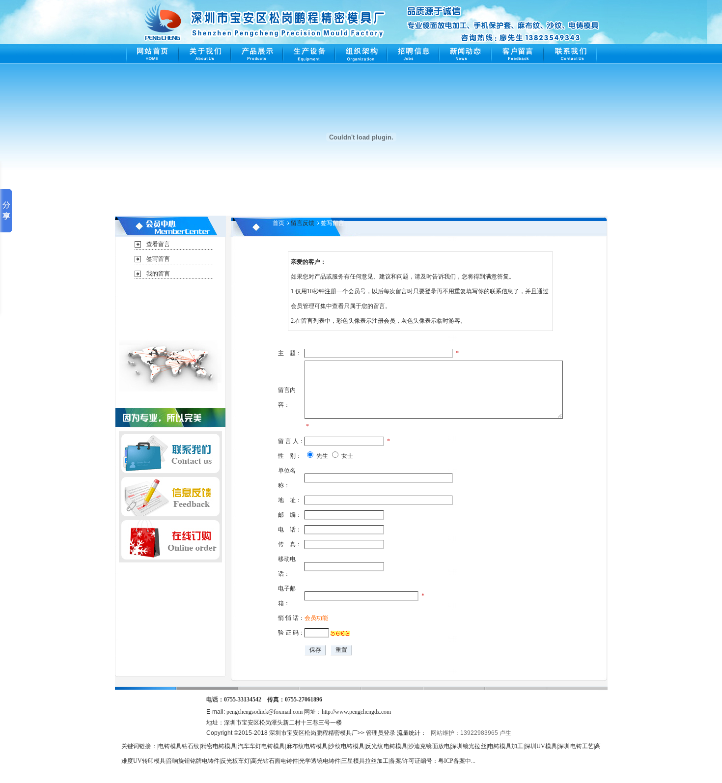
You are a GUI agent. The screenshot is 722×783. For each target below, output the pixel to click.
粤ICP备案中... (456, 760)
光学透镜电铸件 (319, 760)
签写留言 (158, 258)
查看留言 (158, 244)
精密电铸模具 (219, 746)
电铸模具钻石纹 (179, 746)
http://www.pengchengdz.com (356, 711)
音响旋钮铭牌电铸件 (193, 760)
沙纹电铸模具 (346, 746)
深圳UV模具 (541, 746)
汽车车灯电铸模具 (261, 746)
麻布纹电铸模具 (307, 746)
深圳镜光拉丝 (469, 746)
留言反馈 (302, 223)
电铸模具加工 (506, 746)
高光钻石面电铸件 (274, 760)
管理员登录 (380, 732)
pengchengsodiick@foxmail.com (264, 711)
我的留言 (158, 273)
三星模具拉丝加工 (365, 760)
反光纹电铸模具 (386, 746)
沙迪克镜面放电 (429, 746)
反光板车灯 (235, 760)
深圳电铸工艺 (576, 746)
